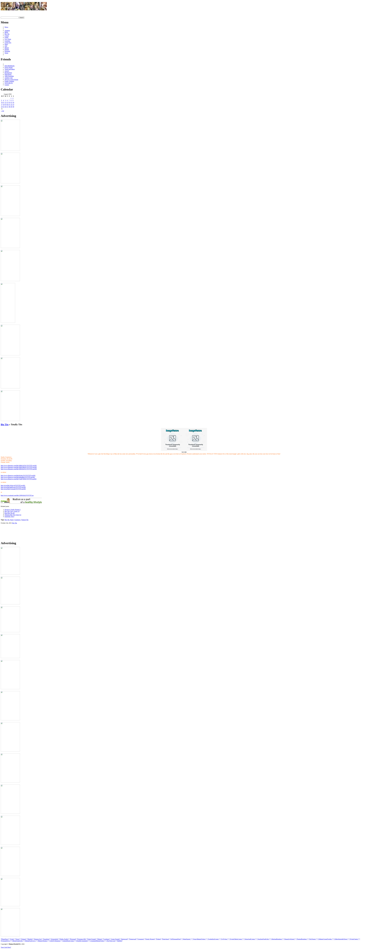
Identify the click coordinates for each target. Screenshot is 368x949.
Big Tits (7, 34)
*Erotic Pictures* (150, 939)
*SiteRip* (119, 941)
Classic (7, 35)
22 (11, 104)
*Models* (30, 939)
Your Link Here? (6, 947)
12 (5, 102)
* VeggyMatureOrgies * (199, 939)
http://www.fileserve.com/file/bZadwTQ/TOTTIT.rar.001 (18, 475)
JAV (6, 46)
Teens (6, 53)
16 (13, 102)
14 (9, 102)
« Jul (2, 111)
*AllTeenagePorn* (175, 939)
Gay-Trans (8, 39)
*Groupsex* (141, 939)
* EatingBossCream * (68, 941)
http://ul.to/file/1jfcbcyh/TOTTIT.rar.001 (13, 485)
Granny (7, 85)
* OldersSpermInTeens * (340, 939)
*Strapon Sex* (37, 939)
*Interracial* (124, 939)
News (6, 27)
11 (3, 102)
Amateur (7, 30)
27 (7, 106)
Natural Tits (24, 520)
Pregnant (7, 51)
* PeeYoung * (312, 939)
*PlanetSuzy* (5, 939)
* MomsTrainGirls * (17, 941)
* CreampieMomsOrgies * (97, 941)
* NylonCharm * (354, 939)
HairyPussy (8, 74)
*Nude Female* (91, 939)
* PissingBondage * (302, 939)
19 (5, 104)
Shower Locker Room (11, 79)
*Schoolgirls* (54, 939)
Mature (7, 48)
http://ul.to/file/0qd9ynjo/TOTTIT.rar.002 (13, 487)
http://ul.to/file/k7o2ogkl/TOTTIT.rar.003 (13, 489)
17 (2, 104)
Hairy (6, 44)
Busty (12, 520)
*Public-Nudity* (64, 939)
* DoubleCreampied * (82, 941)
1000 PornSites (9, 76)
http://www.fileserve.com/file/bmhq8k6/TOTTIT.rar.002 (18, 477)
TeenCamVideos (10, 69)
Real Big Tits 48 (9, 513)
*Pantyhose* (165, 939)
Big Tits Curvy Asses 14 (12, 511)
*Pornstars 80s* (81, 939)
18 (4, 104)
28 (9, 106)
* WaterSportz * (186, 939)
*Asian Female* (115, 939)
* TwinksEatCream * (213, 939)
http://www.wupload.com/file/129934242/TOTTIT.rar (17, 495)
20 (7, 104)
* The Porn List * (110, 941)
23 (13, 104)
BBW (6, 32)
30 (13, 106)
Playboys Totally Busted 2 (13, 509)
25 (4, 106)
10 (2, 102)
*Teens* (17, 939)
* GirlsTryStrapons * (55, 941)
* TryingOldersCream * (236, 939)
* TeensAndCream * (249, 939)
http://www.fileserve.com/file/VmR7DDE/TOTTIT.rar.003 (18, 479)
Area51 (7, 71)
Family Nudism (9, 81)
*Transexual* (133, 939)
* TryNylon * (224, 939)
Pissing (7, 49)
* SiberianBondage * (276, 939)
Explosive (17, 520)
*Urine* (11, 939)
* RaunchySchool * (289, 939)
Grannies (7, 41)
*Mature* (100, 939)
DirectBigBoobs (9, 66)
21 (9, 104)
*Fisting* (158, 939)
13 (7, 102)
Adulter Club (9, 78)
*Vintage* (23, 939)
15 (11, 102)
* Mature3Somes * (42, 941)
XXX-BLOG (9, 83)
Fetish (6, 37)
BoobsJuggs (8, 72)
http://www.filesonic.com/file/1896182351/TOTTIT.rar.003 (19, 469)
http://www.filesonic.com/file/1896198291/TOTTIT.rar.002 (19, 467)
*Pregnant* (72, 939)
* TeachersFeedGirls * (263, 939)
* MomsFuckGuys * (30, 941)
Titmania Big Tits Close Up (13, 515)
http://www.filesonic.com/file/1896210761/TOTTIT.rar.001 (19, 465)
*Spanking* (46, 939)
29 (11, 106)
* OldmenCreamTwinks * (325, 939)
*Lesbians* (106, 939)
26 (5, 106)
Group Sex (8, 42)
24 (2, 106)
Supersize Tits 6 (9, 516)
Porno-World (8, 67)
